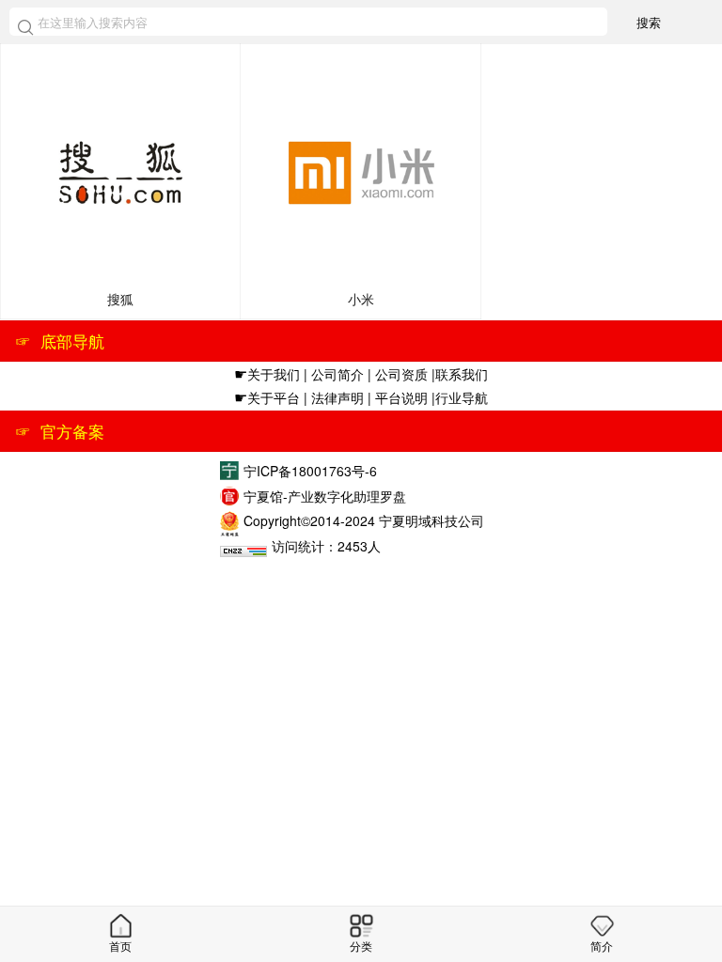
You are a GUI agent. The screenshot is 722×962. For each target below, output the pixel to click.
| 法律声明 (334, 397)
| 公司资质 (400, 374)
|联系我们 (460, 374)
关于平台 (273, 397)
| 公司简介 (334, 374)
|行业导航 (460, 397)
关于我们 (273, 374)
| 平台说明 (400, 397)
